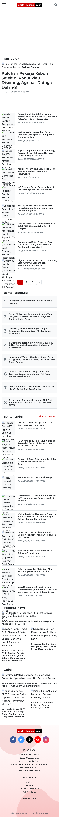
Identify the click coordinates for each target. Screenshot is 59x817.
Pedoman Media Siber (29, 761)
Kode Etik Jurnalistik (29, 767)
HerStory (30, 782)
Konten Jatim (29, 798)
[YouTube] (37, 739)
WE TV (29, 795)
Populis (29, 785)
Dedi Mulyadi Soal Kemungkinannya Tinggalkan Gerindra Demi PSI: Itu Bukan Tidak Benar (30, 331)
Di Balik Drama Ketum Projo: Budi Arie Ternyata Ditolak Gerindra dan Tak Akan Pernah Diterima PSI (29, 374)
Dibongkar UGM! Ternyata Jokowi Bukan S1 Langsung (30, 301)
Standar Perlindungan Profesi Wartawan (29, 764)
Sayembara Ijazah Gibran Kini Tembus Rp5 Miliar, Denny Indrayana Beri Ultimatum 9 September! (31, 345)
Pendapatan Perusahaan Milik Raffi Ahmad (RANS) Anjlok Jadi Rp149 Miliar (31, 387)
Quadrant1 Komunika (29, 789)
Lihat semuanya (47, 416)
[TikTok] (29, 739)
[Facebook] (13, 739)
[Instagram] (46, 739)
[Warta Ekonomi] (29, 4)
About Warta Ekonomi (29, 755)
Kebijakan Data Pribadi (29, 771)
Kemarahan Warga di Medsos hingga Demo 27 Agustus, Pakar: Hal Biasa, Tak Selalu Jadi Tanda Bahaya (32, 359)
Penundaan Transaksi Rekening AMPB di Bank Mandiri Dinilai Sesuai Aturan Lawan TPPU (30, 402)
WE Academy (29, 792)
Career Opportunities (29, 758)
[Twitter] (21, 739)
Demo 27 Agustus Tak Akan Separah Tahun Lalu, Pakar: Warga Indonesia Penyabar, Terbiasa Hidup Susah (31, 316)
